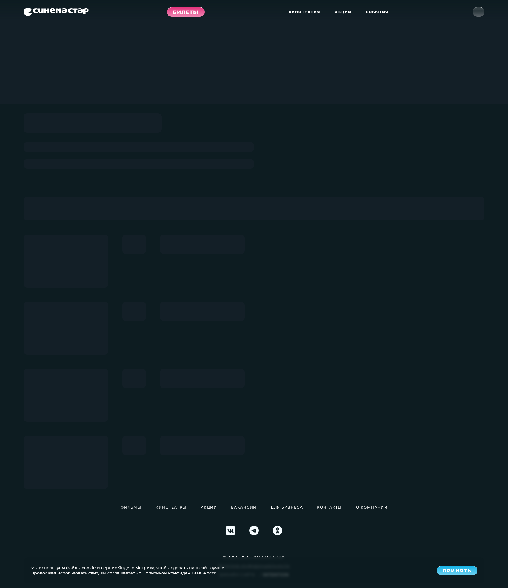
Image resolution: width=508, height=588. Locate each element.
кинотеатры (305, 12)
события (377, 12)
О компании (371, 507)
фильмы (131, 507)
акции (343, 12)
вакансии (244, 507)
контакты (329, 507)
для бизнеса (287, 507)
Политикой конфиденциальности (179, 573)
